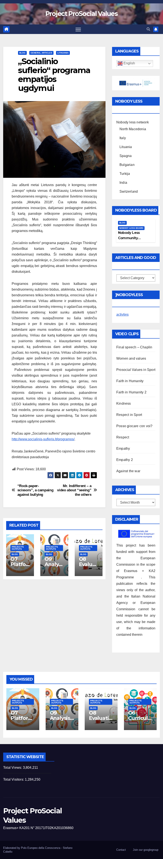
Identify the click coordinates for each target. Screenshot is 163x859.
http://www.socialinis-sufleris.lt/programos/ (43, 439)
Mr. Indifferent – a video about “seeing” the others (74, 490)
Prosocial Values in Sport (135, 370)
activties (122, 314)
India (123, 182)
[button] (148, 29)
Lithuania (63, 53)
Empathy (123, 448)
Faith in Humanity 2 (131, 392)
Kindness (123, 403)
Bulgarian (127, 165)
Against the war (128, 471)
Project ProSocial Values (81, 14)
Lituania (125, 147)
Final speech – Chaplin (134, 347)
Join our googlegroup (145, 849)
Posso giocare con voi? (134, 426)
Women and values (131, 358)
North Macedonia (132, 129)
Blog (22, 53)
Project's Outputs (18, 548)
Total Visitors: (14, 779)
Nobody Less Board (131, 228)
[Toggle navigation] (78, 29)
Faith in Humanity (129, 381)
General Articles (41, 53)
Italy (122, 138)
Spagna (125, 156)
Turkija (124, 173)
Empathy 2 (124, 460)
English (129, 63)
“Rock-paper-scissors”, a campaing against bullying (35, 490)
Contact (121, 849)
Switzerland (128, 191)
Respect (122, 437)
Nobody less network (132, 122)
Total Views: (13, 767)
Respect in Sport (129, 415)
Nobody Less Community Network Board (130, 238)
